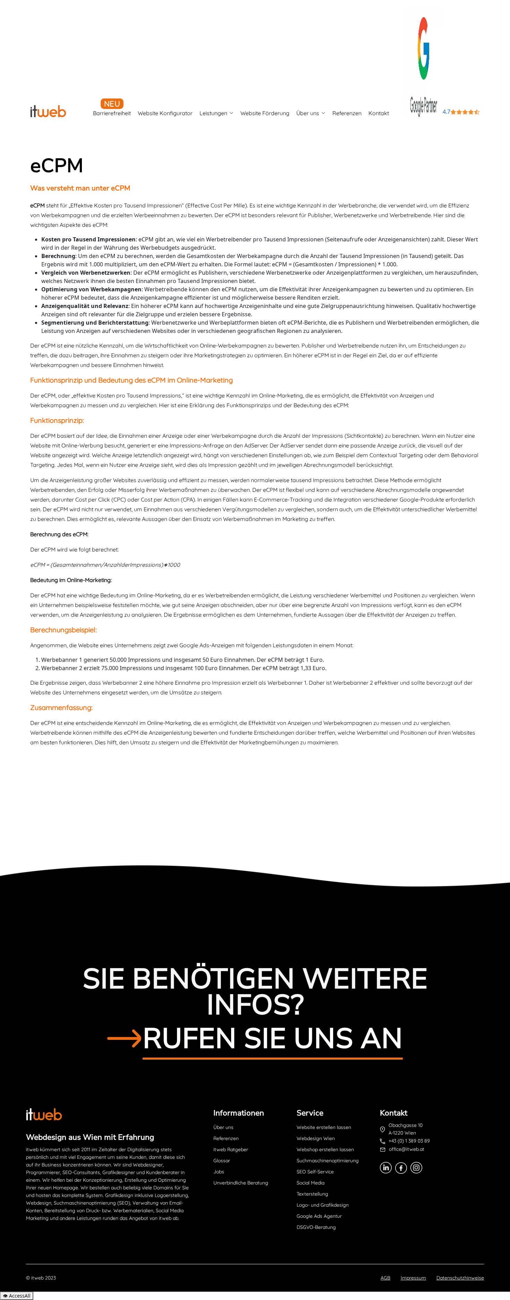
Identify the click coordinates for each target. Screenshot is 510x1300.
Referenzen (347, 113)
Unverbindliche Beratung (240, 1183)
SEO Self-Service (315, 1172)
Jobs (218, 1172)
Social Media (310, 1183)
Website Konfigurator (165, 113)
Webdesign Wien (316, 1138)
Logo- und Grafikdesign (323, 1205)
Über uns (307, 113)
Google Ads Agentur (319, 1216)
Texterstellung (312, 1194)
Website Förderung (264, 113)
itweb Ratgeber (230, 1149)
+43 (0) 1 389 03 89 (409, 1141)
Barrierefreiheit (112, 113)
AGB (385, 1278)
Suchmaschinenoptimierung (328, 1160)
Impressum (413, 1278)
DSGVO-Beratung (316, 1227)
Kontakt (378, 113)
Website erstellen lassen (324, 1127)
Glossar (221, 1160)
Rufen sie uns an (273, 1039)
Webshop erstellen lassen (325, 1149)
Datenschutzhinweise (460, 1278)
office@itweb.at (406, 1149)
